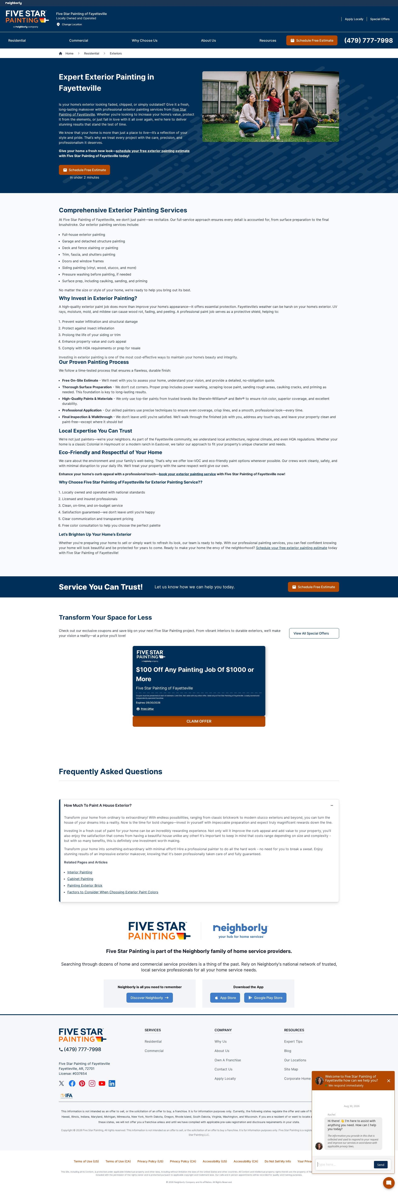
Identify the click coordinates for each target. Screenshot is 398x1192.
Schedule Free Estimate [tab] (314, 40)
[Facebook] (72, 1083)
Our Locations (295, 1060)
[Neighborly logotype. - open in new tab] (13, 3)
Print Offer (147, 708)
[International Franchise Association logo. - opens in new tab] (66, 1095)
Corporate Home (297, 1078)
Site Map (291, 1069)
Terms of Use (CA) (118, 1161)
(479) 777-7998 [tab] (368, 40)
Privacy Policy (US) (150, 1161)
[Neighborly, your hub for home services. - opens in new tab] (240, 930)
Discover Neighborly (147, 998)
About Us (222, 1051)
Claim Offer (199, 721)
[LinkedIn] (112, 1083)
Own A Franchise (228, 1060)
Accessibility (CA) (246, 1161)
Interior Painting (79, 872)
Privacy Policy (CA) (183, 1161)
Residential (153, 1041)
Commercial (154, 1051)
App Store (228, 998)
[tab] (17, 40)
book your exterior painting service (187, 474)
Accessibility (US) (215, 1161)
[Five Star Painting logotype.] (27, 19)
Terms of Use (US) (86, 1161)
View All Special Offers (311, 633)
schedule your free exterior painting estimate (153, 151)
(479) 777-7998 (82, 1049)
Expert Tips (293, 1041)
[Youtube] (102, 1083)
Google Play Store (268, 998)
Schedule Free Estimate (87, 170)
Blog (287, 1051)
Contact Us (223, 1069)
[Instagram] (92, 1083)
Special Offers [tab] (380, 19)
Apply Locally (225, 1078)
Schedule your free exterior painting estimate (291, 548)
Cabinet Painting (80, 879)
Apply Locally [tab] (354, 19)
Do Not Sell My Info (278, 1161)
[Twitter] (62, 1083)
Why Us (221, 1041)
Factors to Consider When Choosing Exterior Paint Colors (112, 892)
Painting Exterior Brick (84, 885)
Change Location (72, 24)
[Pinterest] (82, 1083)
